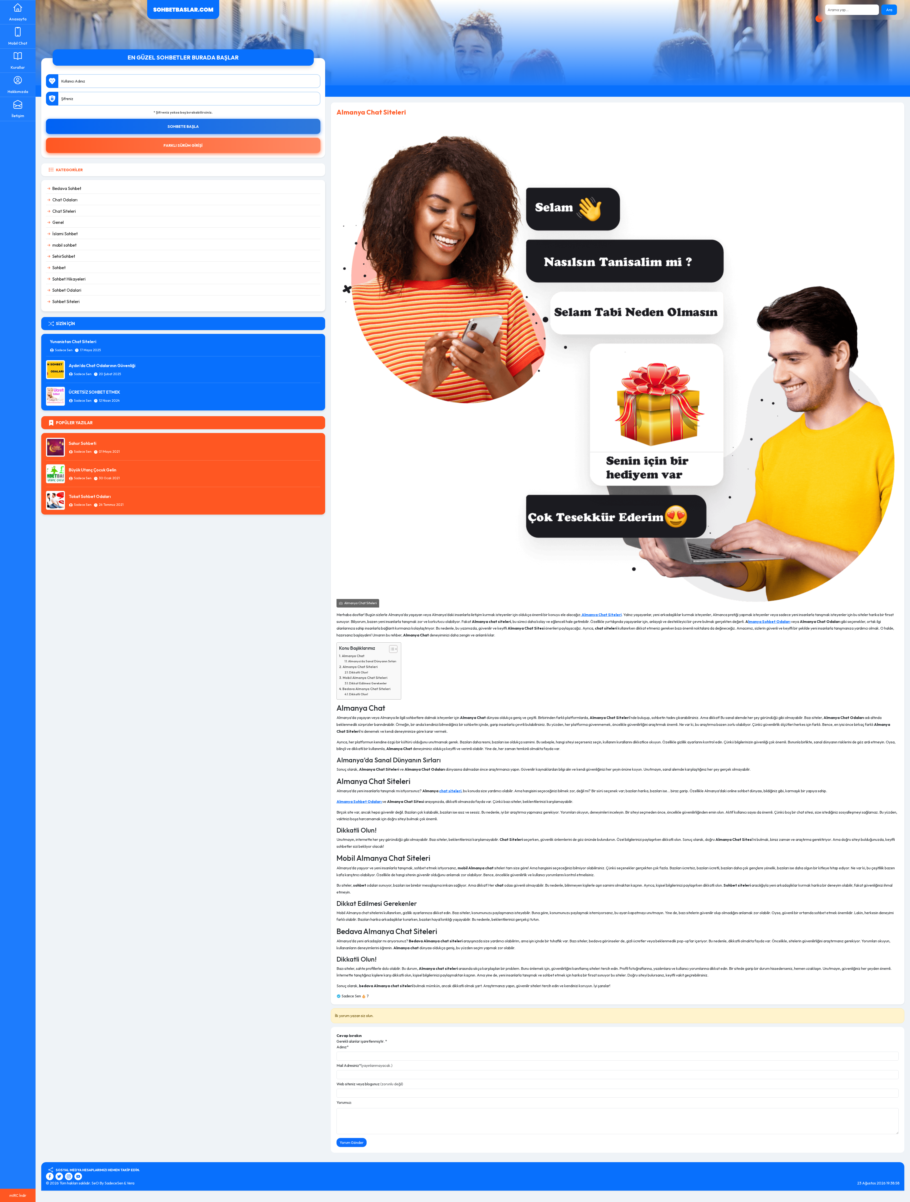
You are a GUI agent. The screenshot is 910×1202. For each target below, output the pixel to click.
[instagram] (69, 1176)
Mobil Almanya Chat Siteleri (365, 678)
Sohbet (59, 267)
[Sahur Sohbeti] (55, 446)
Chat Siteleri (64, 211)
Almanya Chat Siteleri (360, 667)
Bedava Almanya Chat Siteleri (366, 689)
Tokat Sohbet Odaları (90, 496)
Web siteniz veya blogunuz (370, 1084)
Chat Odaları (64, 200)
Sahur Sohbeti (82, 443)
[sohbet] (183, 9)
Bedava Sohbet (66, 188)
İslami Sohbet (65, 233)
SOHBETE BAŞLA (183, 126)
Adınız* (343, 1047)
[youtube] (78, 1176)
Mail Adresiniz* (364, 1065)
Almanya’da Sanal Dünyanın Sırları (372, 661)
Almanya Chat (353, 656)
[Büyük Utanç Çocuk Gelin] (55, 473)
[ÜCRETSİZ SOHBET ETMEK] (55, 395)
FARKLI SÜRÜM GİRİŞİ (183, 145)
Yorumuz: (344, 1102)
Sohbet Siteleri (66, 301)
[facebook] (50, 1176)
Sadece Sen (64, 350)
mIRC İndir (17, 1195)
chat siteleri (450, 790)
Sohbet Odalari (66, 290)
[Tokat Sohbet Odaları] (55, 499)
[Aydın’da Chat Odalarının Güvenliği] (55, 369)
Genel (58, 222)
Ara (889, 9)
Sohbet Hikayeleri (69, 279)
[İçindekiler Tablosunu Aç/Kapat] (391, 649)
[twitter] (59, 1176)
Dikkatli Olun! (358, 672)
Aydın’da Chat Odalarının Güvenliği (102, 365)
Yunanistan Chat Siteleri (73, 341)
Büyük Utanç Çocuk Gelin (92, 470)
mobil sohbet (64, 245)
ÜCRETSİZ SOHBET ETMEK (94, 392)
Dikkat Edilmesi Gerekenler (368, 683)
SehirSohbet (63, 256)
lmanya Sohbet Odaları (769, 621)
